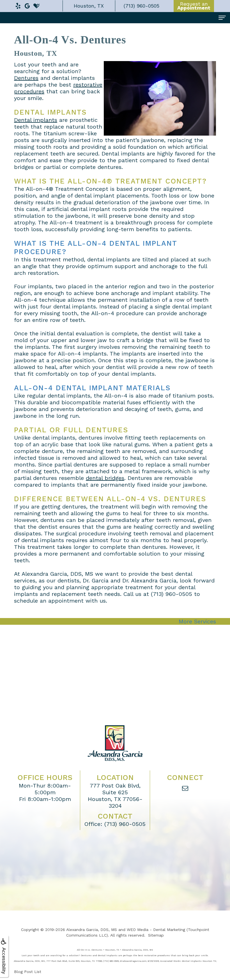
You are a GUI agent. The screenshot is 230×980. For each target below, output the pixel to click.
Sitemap (156, 935)
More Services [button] (197, 621)
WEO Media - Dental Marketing (156, 929)
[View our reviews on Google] (27, 4)
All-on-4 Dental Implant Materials (92, 388)
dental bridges (105, 478)
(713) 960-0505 (171, 594)
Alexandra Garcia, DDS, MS (91, 929)
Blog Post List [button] (27, 971)
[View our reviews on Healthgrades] (36, 4)
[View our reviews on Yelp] (18, 4)
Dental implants (35, 120)
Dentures (26, 78)
